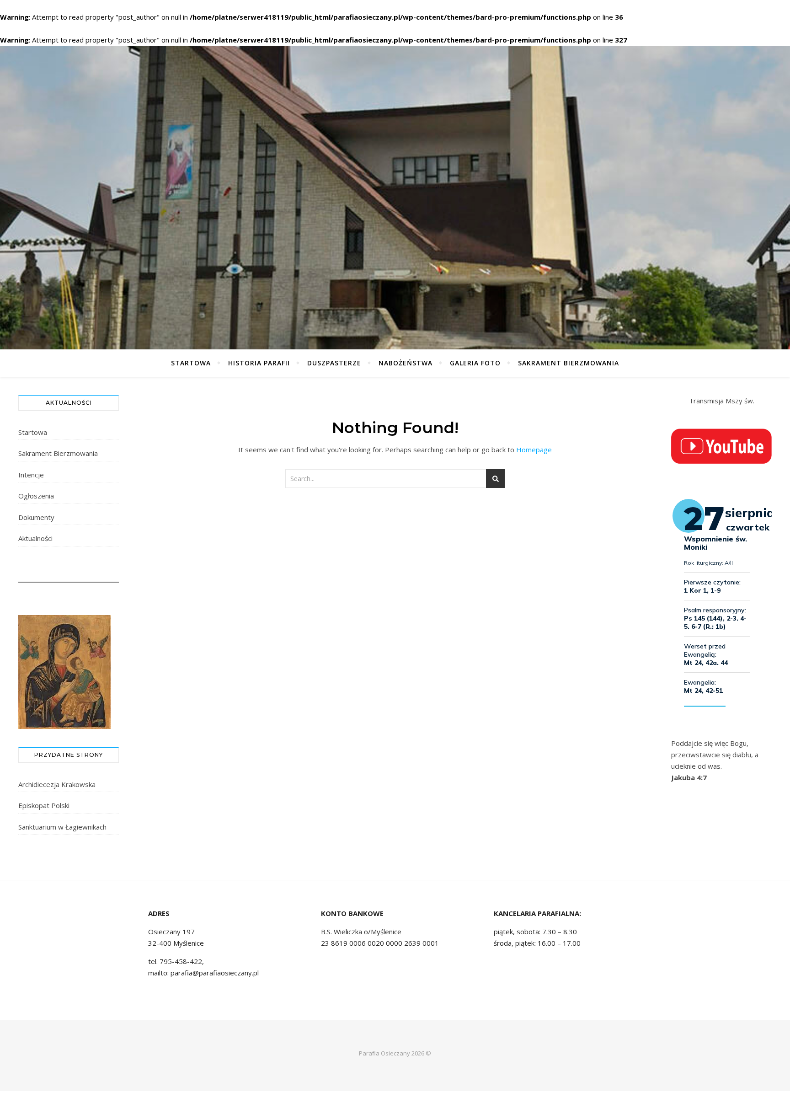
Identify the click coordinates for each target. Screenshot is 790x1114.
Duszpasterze (334, 363)
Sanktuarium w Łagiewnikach (62, 826)
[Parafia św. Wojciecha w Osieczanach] (395, 197)
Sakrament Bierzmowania (568, 363)
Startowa (191, 363)
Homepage (534, 449)
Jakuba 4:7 (689, 777)
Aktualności (35, 538)
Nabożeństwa (405, 363)
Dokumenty (36, 517)
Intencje (31, 474)
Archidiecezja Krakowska (57, 784)
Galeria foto (475, 363)
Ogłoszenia (36, 495)
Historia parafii (259, 363)
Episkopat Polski (43, 805)
